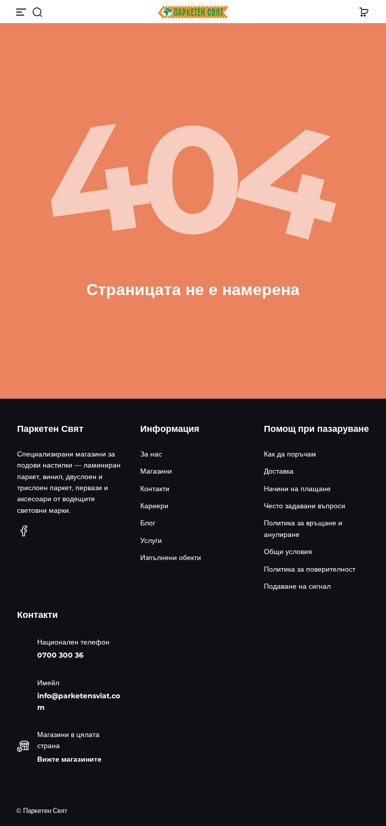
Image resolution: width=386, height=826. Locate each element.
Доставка (279, 471)
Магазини (156, 471)
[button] (37, 12)
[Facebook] (24, 531)
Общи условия (288, 551)
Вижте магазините (69, 759)
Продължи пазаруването (193, 312)
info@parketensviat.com (78, 701)
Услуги (151, 540)
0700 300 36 (60, 655)
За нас (151, 453)
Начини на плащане (297, 488)
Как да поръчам (290, 453)
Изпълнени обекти (170, 557)
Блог (147, 522)
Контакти (154, 488)
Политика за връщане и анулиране (303, 528)
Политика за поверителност (309, 569)
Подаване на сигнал (297, 586)
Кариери (154, 505)
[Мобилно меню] (22, 12)
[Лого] (193, 12)
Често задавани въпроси (304, 505)
